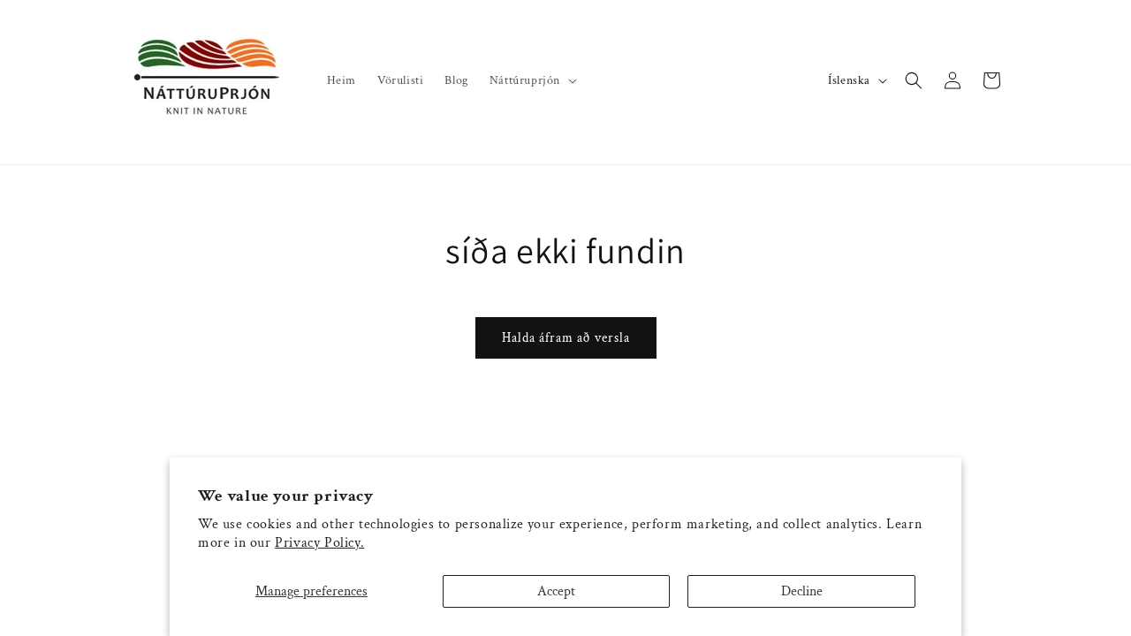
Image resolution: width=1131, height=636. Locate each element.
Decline (802, 591)
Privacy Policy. (319, 543)
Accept (556, 591)
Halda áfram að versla (566, 337)
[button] (531, 80)
